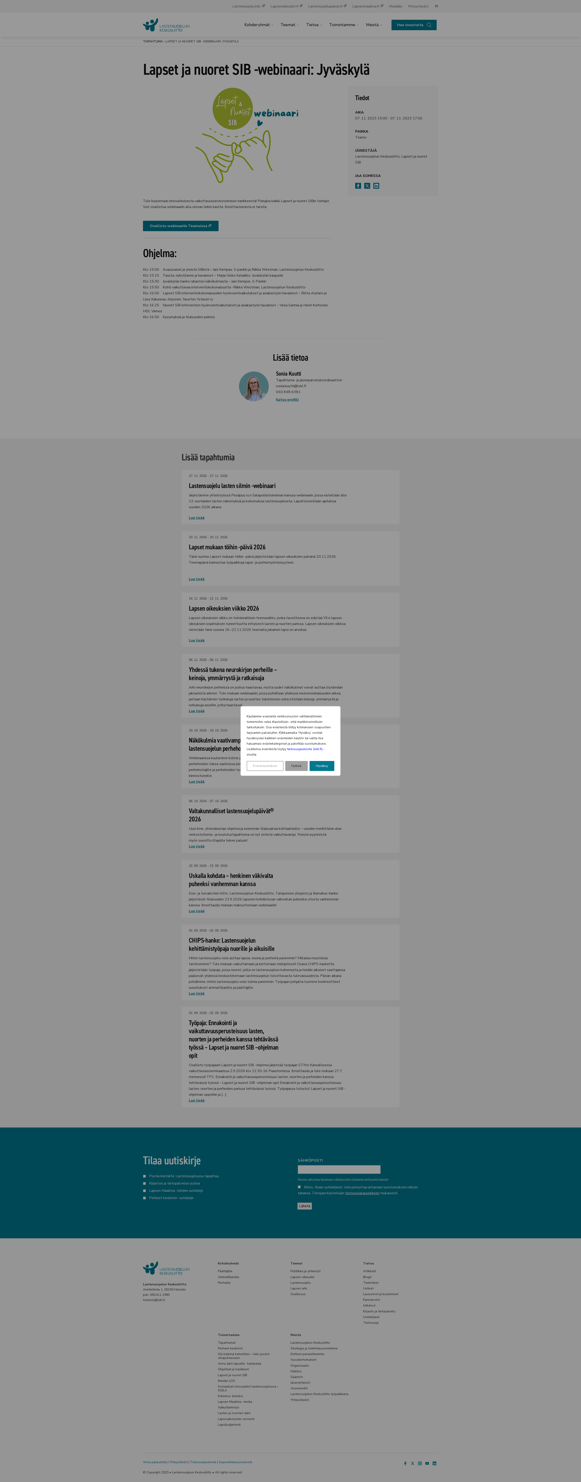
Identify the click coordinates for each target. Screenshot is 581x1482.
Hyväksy (322, 766)
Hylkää (296, 766)
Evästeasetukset (265, 766)
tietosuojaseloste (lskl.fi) (305, 749)
